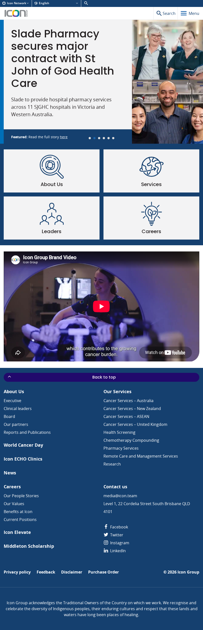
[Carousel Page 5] (108, 138)
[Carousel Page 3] (99, 138)
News (10, 472)
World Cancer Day (23, 445)
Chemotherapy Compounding (131, 440)
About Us (14, 391)
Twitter (116, 535)
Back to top (104, 377)
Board (9, 416)
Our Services (117, 391)
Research (112, 464)
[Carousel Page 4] (104, 138)
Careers (12, 486)
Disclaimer (71, 572)
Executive (12, 400)
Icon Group (188, 572)
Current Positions (20, 519)
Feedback (46, 572)
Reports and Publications (27, 432)
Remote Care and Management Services (140, 456)
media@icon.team (120, 495)
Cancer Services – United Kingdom (135, 424)
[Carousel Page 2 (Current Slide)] (94, 138)
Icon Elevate (17, 532)
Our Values (14, 503)
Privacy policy (17, 572)
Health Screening (119, 432)
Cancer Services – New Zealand (132, 408)
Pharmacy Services (121, 448)
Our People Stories (21, 495)
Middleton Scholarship (29, 546)
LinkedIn (117, 550)
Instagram (119, 543)
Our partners (16, 424)
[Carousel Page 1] (90, 138)
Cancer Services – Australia (128, 400)
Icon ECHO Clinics (23, 459)
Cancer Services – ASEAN (126, 416)
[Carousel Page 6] (113, 138)
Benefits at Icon (18, 511)
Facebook (118, 527)
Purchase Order (103, 572)
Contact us (115, 486)
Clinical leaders (18, 408)
